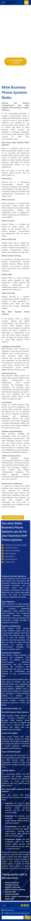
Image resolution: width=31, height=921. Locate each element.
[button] (26, 2)
